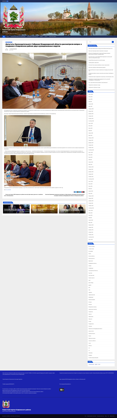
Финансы (90, 345)
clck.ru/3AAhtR (8, 189)
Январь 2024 (91, 169)
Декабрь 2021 (91, 229)
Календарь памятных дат (32, 36)
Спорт (90, 343)
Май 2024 (90, 159)
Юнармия (90, 355)
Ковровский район (92, 299)
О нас (7, 36)
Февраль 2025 (91, 137)
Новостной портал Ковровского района (16, 410)
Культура (90, 304)
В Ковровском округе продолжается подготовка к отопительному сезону (101, 76)
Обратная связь (52, 36)
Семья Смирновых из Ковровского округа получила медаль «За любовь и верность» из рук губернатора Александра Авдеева (72, 210)
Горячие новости (91, 277)
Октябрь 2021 (91, 234)
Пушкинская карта (92, 333)
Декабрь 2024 (91, 142)
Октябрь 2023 (91, 176)
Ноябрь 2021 (91, 232)
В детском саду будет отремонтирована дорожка (97, 67)
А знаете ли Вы (91, 248)
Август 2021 (91, 239)
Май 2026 (90, 101)
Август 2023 (91, 181)
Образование (91, 316)
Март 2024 (90, 164)
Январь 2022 (91, 227)
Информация (91, 297)
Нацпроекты (91, 311)
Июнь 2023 (90, 186)
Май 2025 (90, 130)
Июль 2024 (90, 154)
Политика (90, 326)
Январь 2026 (91, 111)
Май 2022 (90, 217)
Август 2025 (91, 123)
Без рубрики (91, 251)
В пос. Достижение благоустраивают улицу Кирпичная (98, 82)
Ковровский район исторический (18, 36)
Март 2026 (90, 106)
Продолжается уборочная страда (94, 87)
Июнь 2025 (90, 128)
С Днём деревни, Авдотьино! (94, 62)
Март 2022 (90, 222)
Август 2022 (91, 210)
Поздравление (91, 323)
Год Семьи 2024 (91, 275)
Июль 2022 (90, 212)
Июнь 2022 (90, 215)
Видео (41, 36)
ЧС (89, 350)
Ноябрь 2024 (91, 145)
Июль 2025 (90, 125)
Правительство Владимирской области (95, 328)
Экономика (90, 352)
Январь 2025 (91, 140)
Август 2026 (91, 94)
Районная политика (92, 338)
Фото (46, 36)
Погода (90, 321)
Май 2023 (90, 188)
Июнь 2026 (90, 99)
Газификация (91, 268)
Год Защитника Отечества (93, 270)
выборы (90, 265)
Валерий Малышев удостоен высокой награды (97, 60)
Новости (90, 314)
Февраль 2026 (91, 108)
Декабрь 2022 (91, 200)
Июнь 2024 (90, 157)
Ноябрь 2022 (91, 203)
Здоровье (90, 292)
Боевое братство (92, 258)
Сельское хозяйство (92, 340)
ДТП (89, 287)
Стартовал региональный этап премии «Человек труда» (43, 209)
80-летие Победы (92, 246)
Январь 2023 (91, 198)
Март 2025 (90, 135)
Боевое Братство (91, 364)
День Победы (91, 282)
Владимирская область (93, 263)
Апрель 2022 (91, 220)
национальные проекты (93, 309)
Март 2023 (90, 193)
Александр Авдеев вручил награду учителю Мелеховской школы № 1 (14, 209)
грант (89, 280)
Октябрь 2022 (91, 205)
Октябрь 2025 (91, 118)
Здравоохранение (92, 294)
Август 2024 (91, 152)
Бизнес (90, 253)
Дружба (90, 285)
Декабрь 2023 (91, 171)
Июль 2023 (90, 183)
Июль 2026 (90, 96)
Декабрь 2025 (91, 113)
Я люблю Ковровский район (93, 357)
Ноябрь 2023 (91, 174)
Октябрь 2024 (91, 147)
